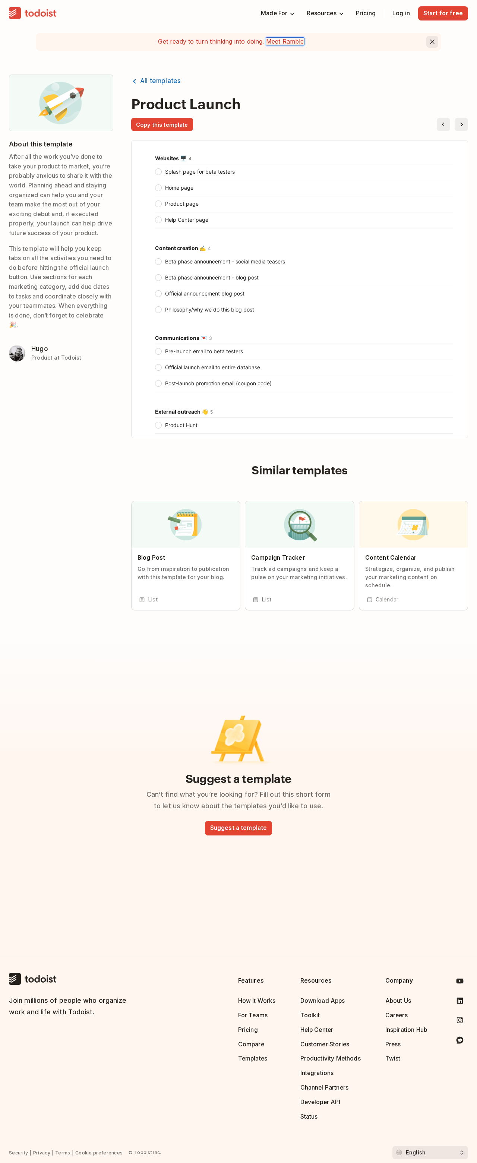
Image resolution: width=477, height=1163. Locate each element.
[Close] (432, 42)
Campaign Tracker (278, 557)
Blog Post (151, 557)
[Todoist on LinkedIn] (460, 1002)
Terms (62, 1153)
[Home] (33, 13)
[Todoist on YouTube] (460, 982)
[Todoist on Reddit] (460, 1041)
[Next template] (461, 124)
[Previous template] (443, 124)
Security (18, 1153)
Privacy (41, 1153)
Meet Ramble (285, 41)
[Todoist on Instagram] (460, 1021)
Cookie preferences (99, 1153)
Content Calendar (391, 557)
